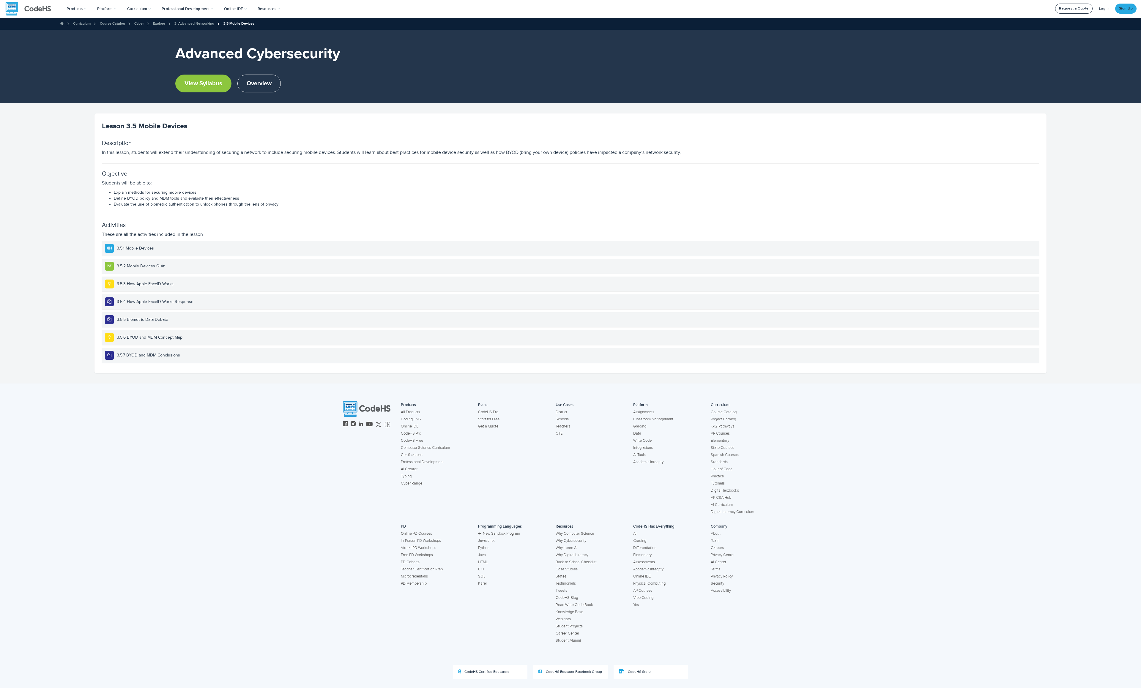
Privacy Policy (722, 576)
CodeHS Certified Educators (486, 672)
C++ (481, 569)
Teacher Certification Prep (422, 569)
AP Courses (720, 433)
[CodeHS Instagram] (353, 424)
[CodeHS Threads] (387, 424)
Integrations (643, 447)
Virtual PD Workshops (418, 547)
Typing (406, 476)
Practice (717, 476)
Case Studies (567, 569)
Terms (715, 569)
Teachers (563, 426)
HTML (483, 562)
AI (634, 533)
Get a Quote (488, 426)
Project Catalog (723, 419)
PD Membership (414, 583)
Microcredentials (414, 576)
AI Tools (639, 454)
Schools (562, 419)
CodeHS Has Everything (653, 526)
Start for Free (488, 419)
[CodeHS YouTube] (369, 424)
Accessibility (721, 590)
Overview (259, 83)
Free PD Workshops (417, 555)
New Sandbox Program (501, 533)
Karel (482, 583)
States (561, 576)
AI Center (718, 562)
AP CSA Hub (721, 497)
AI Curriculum (722, 504)
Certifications (412, 454)
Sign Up (1126, 8)
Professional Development (422, 462)
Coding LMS (411, 419)
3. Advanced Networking (194, 23)
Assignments (643, 412)
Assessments (644, 562)
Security (717, 583)
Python (483, 547)
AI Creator (409, 469)
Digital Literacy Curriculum (732, 511)
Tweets (561, 590)
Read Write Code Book (574, 604)
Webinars (563, 619)
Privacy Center (723, 555)
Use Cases (564, 405)
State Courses (722, 447)
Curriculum (82, 23)
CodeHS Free (412, 440)
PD (403, 526)
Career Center (567, 633)
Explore (159, 23)
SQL (482, 576)
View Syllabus (203, 83)
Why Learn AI (566, 547)
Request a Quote (1074, 8)
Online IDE (409, 426)
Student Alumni (568, 640)
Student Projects (569, 626)
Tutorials (718, 483)
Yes (636, 604)
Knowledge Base (569, 612)
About (716, 533)
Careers (717, 547)
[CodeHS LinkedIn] (360, 424)
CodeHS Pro (411, 433)
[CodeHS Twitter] (379, 424)
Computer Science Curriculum (425, 447)
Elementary (720, 440)
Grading (639, 426)
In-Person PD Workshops (421, 540)
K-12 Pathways (722, 426)
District (561, 412)
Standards (719, 462)
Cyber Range (411, 483)
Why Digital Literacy (572, 555)
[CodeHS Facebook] (345, 424)
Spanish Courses (725, 454)
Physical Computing (649, 583)
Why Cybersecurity (571, 540)
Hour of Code (721, 469)
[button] (76, 9)
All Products (410, 412)
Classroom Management (653, 419)
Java (482, 555)
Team (715, 540)
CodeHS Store (639, 672)
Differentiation (644, 547)
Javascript (486, 540)
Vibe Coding (643, 597)
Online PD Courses (416, 533)
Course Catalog (112, 23)
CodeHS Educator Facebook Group (573, 672)
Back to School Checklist (576, 562)
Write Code (642, 440)
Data (637, 433)
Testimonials (566, 583)
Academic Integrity (648, 462)
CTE (559, 433)
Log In (1104, 9)
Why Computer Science (575, 533)
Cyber (139, 23)
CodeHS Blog (567, 597)
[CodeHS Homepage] (30, 9)
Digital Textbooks (725, 490)
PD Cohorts (410, 562)
